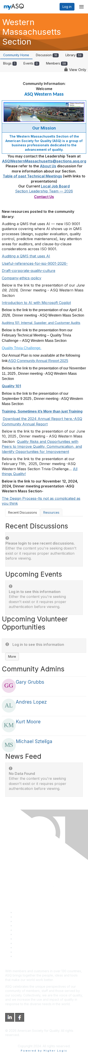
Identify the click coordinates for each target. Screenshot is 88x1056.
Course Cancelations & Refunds (37, 943)
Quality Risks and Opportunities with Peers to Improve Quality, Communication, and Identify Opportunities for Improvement (42, 446)
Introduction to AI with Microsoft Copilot (36, 302)
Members (56, 63)
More (12, 656)
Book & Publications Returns (35, 934)
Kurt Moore (28, 721)
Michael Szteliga (34, 741)
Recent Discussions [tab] (22, 512)
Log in (67, 7)
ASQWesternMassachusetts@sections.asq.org (44, 161)
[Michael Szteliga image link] (9, 745)
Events (30, 63)
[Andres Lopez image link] (9, 706)
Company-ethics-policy (21, 278)
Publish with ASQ (26, 925)
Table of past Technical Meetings (32, 176)
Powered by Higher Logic (44, 1050)
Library (73, 55)
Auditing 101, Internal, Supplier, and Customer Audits (41, 323)
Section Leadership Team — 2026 (44, 191)
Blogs (9, 63)
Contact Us (22, 939)
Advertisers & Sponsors (31, 947)
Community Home (16, 55)
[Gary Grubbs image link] (9, 686)
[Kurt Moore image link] (9, 725)
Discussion (46, 55)
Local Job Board (55, 186)
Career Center (25, 921)
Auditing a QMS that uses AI (26, 256)
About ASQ (22, 912)
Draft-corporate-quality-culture (28, 270)
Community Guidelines (30, 930)
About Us (48, 166)
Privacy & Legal (25, 917)
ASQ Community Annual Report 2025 (38, 361)
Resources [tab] (51, 512)
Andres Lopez (31, 702)
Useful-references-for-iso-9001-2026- (35, 263)
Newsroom (22, 956)
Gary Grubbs (30, 682)
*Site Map (21, 952)
